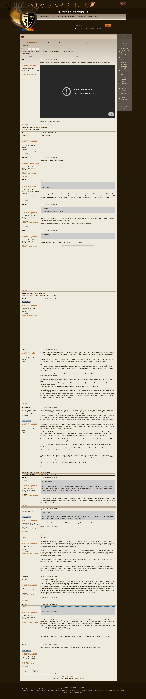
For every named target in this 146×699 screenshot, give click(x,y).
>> (37, 49)
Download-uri (92, 16)
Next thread (111, 43)
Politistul (123, 88)
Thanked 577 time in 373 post (29, 246)
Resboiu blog (125, 70)
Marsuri (123, 55)
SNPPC (123, 91)
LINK (41, 421)
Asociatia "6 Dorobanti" (124, 107)
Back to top (25, 124)
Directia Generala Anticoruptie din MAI (125, 65)
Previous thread (102, 43)
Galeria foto (81, 16)
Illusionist (25, 130)
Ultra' (36, 127)
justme (41, 295)
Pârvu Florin (38, 472)
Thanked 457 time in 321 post (29, 664)
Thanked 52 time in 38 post (29, 74)
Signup (99, 28)
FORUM (54, 16)
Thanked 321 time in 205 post (29, 595)
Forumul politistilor (124, 98)
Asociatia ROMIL (124, 74)
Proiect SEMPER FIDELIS (29, 43)
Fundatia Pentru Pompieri (124, 81)
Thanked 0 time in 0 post (28, 363)
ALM (36, 293)
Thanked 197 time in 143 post (29, 315)
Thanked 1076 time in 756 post (30, 151)
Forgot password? (91, 28)
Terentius (43, 474)
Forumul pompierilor (124, 103)
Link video (43, 401)
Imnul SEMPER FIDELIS (124, 44)
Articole (123, 57)
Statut (72, 16)
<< (29, 49)
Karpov (24, 295)
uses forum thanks (78, 679)
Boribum (24, 474)
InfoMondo (124, 77)
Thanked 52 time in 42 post (29, 528)
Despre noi (63, 16)
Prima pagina (44, 16)
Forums (40, 43)
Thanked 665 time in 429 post (29, 434)
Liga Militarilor (125, 86)
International (65, 43)
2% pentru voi (125, 60)
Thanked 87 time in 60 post (29, 173)
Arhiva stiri (124, 48)
